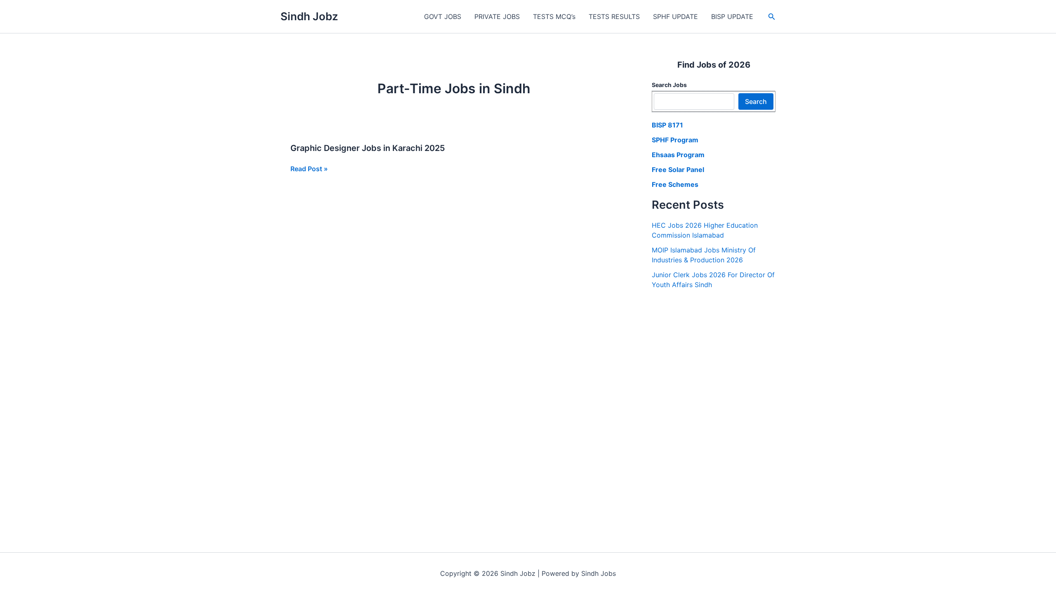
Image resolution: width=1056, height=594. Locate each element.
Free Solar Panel (678, 169)
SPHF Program (675, 140)
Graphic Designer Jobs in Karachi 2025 (367, 148)
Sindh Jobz (309, 16)
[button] (772, 17)
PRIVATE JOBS (497, 16)
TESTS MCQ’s (554, 16)
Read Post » (309, 169)
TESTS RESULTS (614, 16)
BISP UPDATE (732, 16)
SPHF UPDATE (675, 16)
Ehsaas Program (678, 155)
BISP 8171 (667, 125)
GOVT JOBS (442, 16)
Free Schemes (675, 184)
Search (756, 101)
